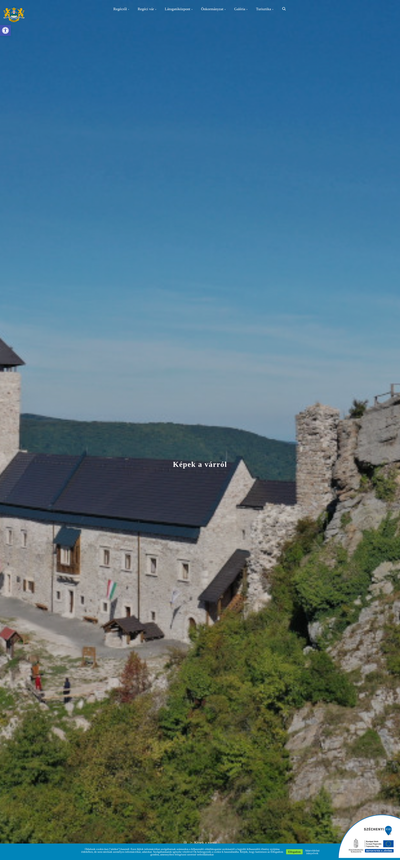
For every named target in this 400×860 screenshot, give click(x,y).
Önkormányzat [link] (212, 9)
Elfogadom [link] (294, 851)
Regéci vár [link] (146, 9)
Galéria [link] (239, 9)
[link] (5, 30)
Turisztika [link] (263, 9)
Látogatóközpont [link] (177, 9)
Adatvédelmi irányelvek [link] (312, 852)
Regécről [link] (120, 9)
